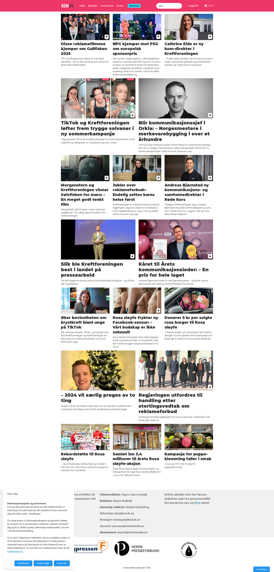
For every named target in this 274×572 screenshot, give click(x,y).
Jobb (82, 5)
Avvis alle (62, 563)
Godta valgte (43, 563)
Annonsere (107, 5)
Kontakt (93, 5)
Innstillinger (261, 569)
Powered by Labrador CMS (137, 567)
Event (120, 5)
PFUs (198, 502)
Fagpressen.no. (15, 551)
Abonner (134, 5)
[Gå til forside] (67, 6)
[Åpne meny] (209, 5)
